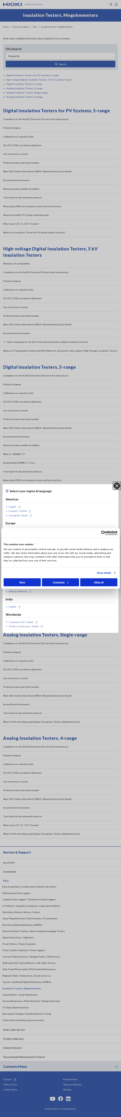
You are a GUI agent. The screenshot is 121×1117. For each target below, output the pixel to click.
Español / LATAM (18, 511)
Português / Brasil (18, 515)
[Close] (117, 486)
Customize (59, 582)
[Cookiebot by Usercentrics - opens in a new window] (103, 533)
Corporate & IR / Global (21, 622)
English (12, 506)
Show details (104, 572)
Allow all (99, 582)
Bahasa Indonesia (18, 591)
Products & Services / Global (24, 626)
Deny (22, 582)
